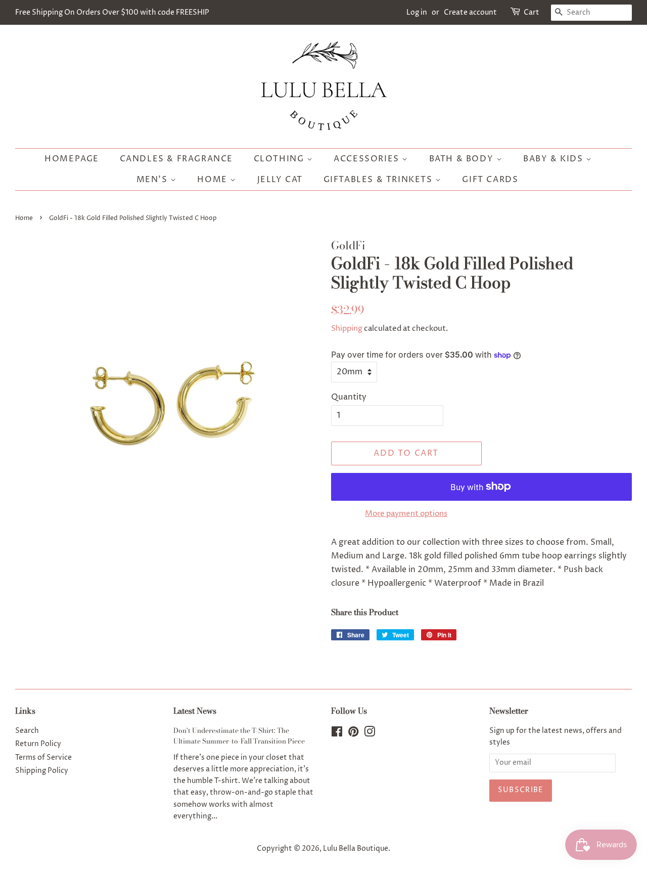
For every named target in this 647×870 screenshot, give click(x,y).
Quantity (348, 397)
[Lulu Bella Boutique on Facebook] (337, 733)
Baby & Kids (554, 158)
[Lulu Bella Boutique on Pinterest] (353, 733)
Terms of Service (43, 757)
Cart (531, 12)
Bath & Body (462, 158)
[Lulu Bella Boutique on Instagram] (369, 733)
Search (27, 730)
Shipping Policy (41, 770)
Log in (416, 12)
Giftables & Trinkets (380, 179)
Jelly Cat (280, 179)
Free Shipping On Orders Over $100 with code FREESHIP (112, 12)
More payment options (406, 513)
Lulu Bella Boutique (355, 848)
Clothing (280, 158)
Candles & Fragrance (176, 158)
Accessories (368, 158)
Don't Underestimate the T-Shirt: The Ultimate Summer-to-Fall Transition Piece (239, 736)
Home (213, 179)
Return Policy (38, 744)
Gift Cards (490, 179)
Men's (153, 179)
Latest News (194, 711)
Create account (470, 12)
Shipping (346, 328)
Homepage (71, 158)
